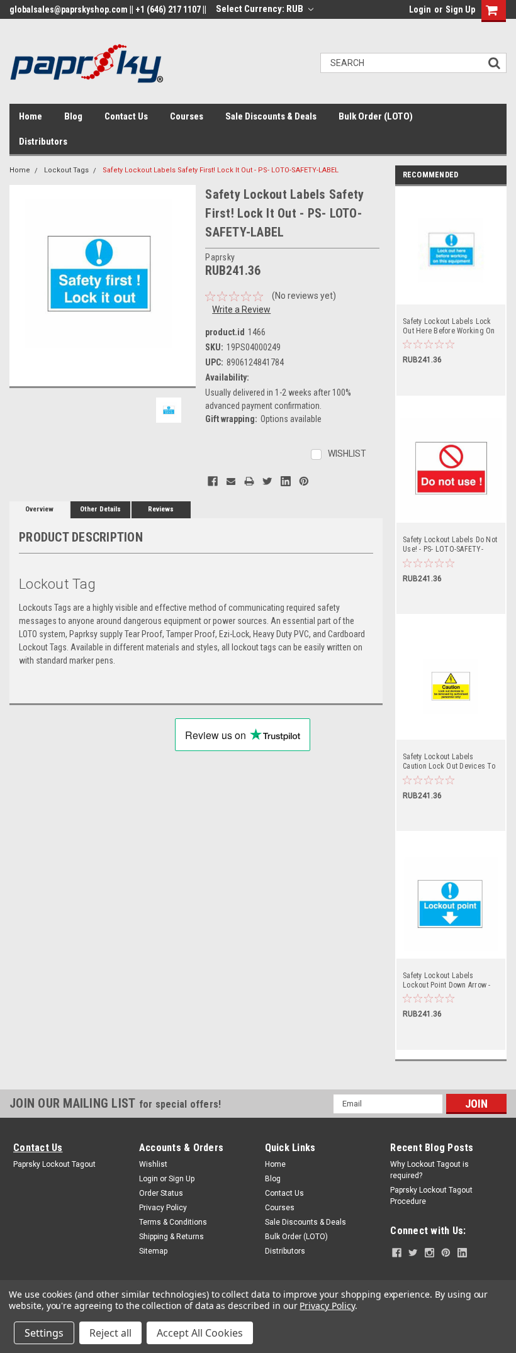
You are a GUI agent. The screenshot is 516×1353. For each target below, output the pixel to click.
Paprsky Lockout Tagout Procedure (431, 1196)
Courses (186, 116)
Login (420, 9)
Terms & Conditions (173, 1222)
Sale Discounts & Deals (271, 116)
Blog (73, 116)
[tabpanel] (451, 291)
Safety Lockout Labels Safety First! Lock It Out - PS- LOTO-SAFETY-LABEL (221, 170)
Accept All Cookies (200, 1333)
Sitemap (153, 1251)
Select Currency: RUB (260, 8)
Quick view (451, 295)
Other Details (100, 509)
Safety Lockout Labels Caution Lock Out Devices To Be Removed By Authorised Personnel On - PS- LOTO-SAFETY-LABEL (449, 761)
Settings (44, 1333)
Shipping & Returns (171, 1236)
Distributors (43, 141)
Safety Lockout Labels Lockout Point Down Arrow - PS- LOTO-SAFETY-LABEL (447, 980)
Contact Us (126, 116)
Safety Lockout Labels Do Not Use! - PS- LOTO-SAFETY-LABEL (450, 544)
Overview (39, 509)
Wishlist (153, 1164)
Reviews (161, 509)
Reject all (110, 1333)
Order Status (161, 1193)
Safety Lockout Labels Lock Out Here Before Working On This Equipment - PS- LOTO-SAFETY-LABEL (449, 326)
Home (30, 116)
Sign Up (460, 9)
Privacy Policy (163, 1207)
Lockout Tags (66, 170)
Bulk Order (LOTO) (376, 116)
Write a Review (241, 309)
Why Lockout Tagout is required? (429, 1170)
